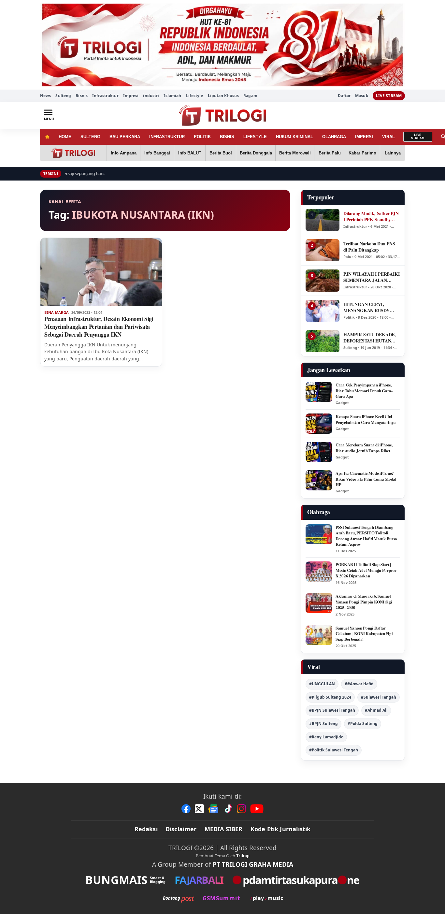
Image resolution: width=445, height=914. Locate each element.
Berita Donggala (256, 153)
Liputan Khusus (223, 95)
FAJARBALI (199, 880)
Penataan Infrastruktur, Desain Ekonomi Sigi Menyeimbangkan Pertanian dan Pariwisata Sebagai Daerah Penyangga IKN (98, 326)
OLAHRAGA (334, 136)
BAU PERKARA (124, 136)
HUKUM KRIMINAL (294, 136)
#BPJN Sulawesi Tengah (332, 710)
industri (151, 95)
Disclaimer (181, 829)
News (45, 95)
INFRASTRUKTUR (167, 136)
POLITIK (202, 136)
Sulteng (63, 95)
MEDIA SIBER (224, 829)
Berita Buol (220, 153)
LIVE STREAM (389, 95)
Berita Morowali (295, 153)
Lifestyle (194, 95)
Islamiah (172, 95)
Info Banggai (157, 153)
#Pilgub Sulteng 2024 (330, 697)
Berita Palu (330, 153)
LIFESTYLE (255, 136)
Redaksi (146, 829)
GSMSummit (221, 898)
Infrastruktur (105, 95)
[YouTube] (257, 809)
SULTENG (90, 136)
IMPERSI (364, 136)
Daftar (344, 95)
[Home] (47, 137)
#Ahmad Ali (376, 710)
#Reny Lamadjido (326, 737)
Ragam (250, 95)
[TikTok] (228, 809)
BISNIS (227, 136)
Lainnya (393, 153)
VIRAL (388, 136)
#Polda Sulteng (363, 723)
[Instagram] (241, 809)
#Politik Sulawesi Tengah (333, 750)
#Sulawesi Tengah (378, 697)
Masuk (361, 95)
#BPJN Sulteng (323, 723)
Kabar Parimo (362, 153)
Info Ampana (123, 153)
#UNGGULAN (322, 684)
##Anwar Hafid (359, 684)
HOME (65, 136)
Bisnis (82, 95)
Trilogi (243, 856)
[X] (199, 809)
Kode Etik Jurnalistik (281, 829)
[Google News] (213, 809)
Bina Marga (56, 312)
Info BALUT (189, 153)
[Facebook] (186, 809)
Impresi (131, 95)
